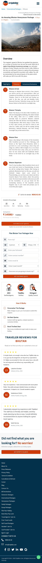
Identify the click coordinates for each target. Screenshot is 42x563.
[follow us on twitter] (13, 550)
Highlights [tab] (6, 84)
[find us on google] (26, 550)
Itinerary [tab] (16, 84)
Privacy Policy (5, 472)
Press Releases (6, 469)
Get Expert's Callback (21, 452)
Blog (2, 485)
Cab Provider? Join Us (8, 530)
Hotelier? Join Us (6, 526)
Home (3, 9)
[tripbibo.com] (10, 3)
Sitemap (3, 560)
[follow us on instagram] (9, 550)
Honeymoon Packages (8, 501)
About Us (4, 466)
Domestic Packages (7, 495)
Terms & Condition (7, 476)
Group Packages (6, 507)
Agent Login (5, 533)
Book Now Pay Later (7, 514)
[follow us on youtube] (21, 550)
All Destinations (6, 492)
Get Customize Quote (21, 276)
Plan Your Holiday (6, 511)
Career (3, 482)
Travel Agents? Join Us (8, 517)
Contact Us (4, 488)
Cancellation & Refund (8, 479)
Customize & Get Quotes (21, 223)
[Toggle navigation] (38, 3)
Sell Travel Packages (7, 523)
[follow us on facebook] (5, 550)
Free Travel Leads (6, 520)
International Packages (14, 9)
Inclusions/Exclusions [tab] (29, 84)
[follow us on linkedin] (17, 550)
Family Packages (6, 504)
